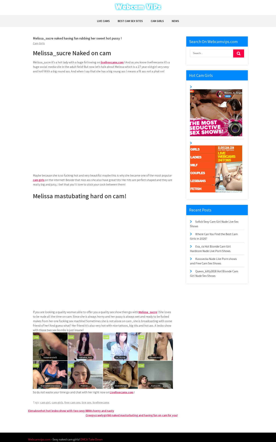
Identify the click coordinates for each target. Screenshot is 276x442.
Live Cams (103, 21)
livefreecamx (101, 402)
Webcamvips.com (39, 439)
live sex (86, 402)
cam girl (45, 402)
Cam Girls (157, 21)
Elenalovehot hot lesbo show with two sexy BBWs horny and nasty (71, 411)
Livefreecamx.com (121, 392)
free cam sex (72, 402)
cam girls (38, 180)
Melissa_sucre (148, 312)
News (175, 21)
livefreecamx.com (112, 62)
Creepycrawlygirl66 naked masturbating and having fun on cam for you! (132, 415)
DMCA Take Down (91, 439)
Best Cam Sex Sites (130, 21)
